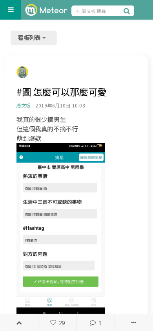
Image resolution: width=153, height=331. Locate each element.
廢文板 (23, 105)
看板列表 (30, 37)
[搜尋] (128, 10)
